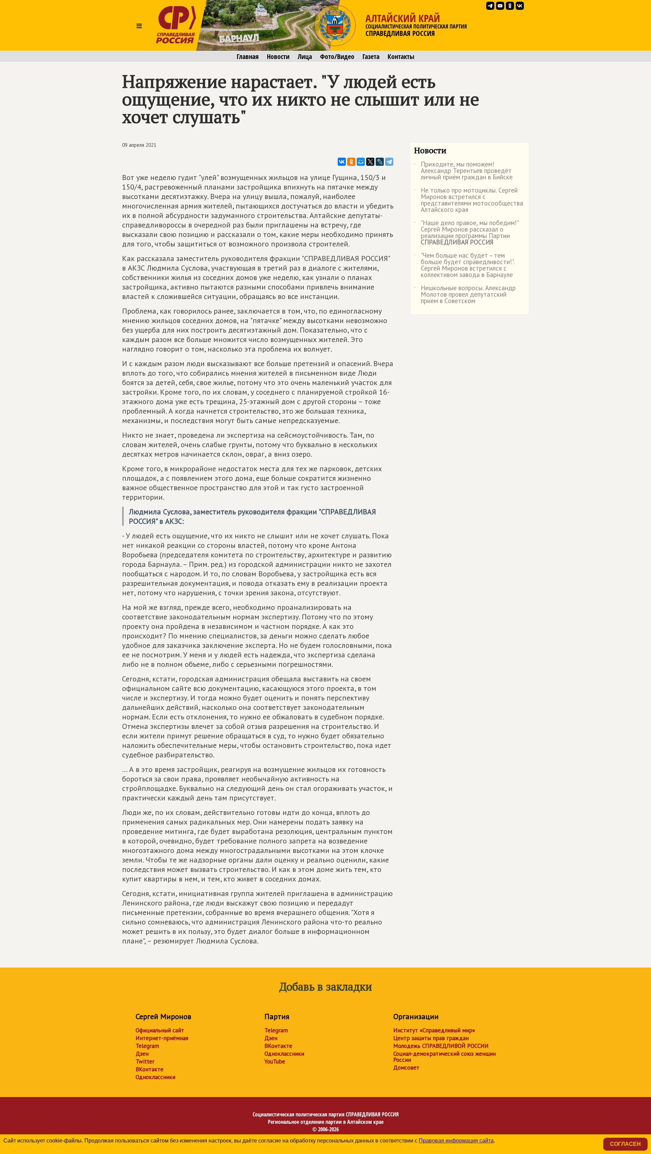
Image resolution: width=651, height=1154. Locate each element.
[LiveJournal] (380, 162)
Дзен (142, 1054)
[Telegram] (389, 162)
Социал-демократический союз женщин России (444, 1057)
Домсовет (406, 1068)
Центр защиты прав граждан (431, 1038)
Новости (278, 56)
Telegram (147, 1046)
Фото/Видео (337, 56)
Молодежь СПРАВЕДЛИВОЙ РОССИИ (441, 1046)
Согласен (625, 1144)
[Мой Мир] (361, 162)
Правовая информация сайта (456, 1140)
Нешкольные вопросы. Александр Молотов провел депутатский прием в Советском (465, 295)
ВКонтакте (149, 1069)
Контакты (401, 56)
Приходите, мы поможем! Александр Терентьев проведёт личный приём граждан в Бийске (463, 171)
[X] (370, 162)
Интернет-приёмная (162, 1038)
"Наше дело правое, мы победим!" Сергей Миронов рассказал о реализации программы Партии (466, 233)
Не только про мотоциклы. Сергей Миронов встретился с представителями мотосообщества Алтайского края (468, 200)
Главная (248, 56)
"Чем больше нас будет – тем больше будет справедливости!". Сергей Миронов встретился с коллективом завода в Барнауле (464, 265)
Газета (370, 56)
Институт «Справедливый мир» (434, 1030)
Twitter (145, 1061)
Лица (305, 56)
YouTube (274, 1061)
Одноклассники (155, 1077)
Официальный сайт (160, 1030)
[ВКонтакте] (342, 162)
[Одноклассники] (351, 162)
